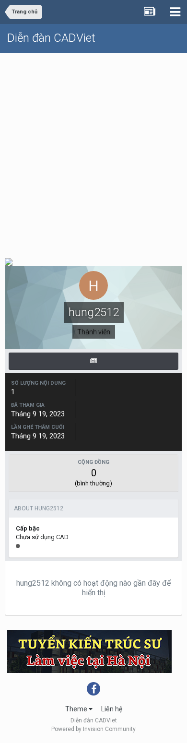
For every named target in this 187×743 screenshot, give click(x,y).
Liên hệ (111, 709)
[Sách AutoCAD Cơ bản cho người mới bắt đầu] (8, 261)
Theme (77, 709)
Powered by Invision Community (93, 729)
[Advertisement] (93, 151)
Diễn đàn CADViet (51, 38)
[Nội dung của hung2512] (93, 361)
